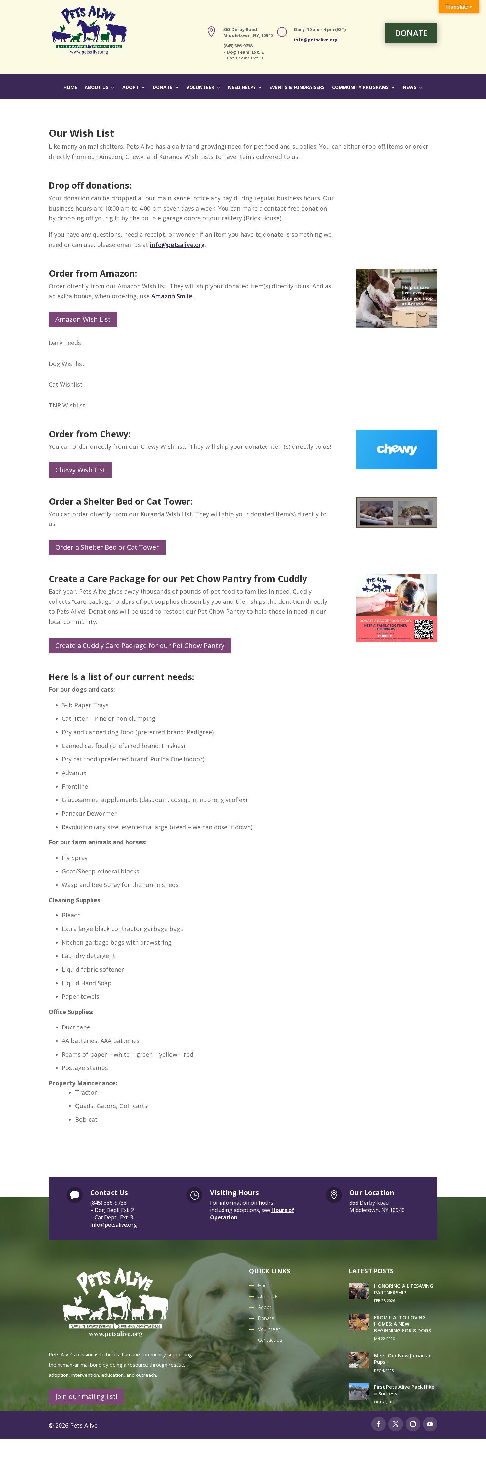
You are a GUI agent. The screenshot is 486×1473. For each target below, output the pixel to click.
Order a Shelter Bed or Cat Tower (107, 547)
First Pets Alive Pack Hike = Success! (404, 1390)
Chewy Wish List (80, 469)
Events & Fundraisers (297, 87)
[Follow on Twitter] (395, 1424)
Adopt (130, 87)
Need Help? (242, 87)
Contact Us (270, 1340)
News (409, 87)
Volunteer (200, 87)
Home (70, 87)
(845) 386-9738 (108, 1202)
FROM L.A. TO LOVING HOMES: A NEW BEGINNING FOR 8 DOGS (402, 1324)
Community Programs (360, 87)
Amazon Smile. (173, 296)
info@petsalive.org (316, 40)
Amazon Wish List (83, 319)
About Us (96, 87)
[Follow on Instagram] (413, 1424)
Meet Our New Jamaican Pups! (403, 1358)
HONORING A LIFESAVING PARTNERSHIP (403, 1289)
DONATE (411, 32)
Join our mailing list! (86, 1396)
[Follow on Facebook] (378, 1424)
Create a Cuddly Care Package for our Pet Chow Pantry (139, 645)
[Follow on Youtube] (430, 1424)
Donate (163, 87)
